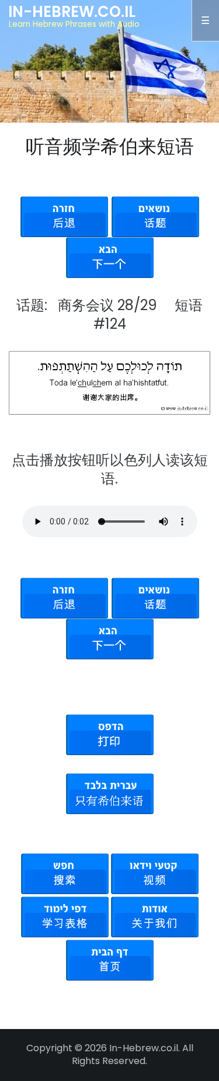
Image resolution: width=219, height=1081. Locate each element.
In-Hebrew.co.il (71, 11)
